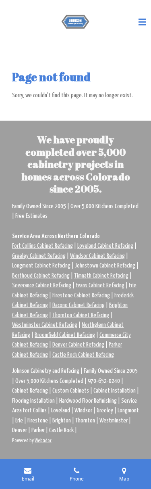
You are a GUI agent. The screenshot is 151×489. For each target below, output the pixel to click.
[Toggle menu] (142, 22)
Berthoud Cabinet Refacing (41, 276)
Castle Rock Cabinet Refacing (83, 355)
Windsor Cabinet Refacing (97, 256)
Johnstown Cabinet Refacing (105, 266)
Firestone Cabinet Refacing (81, 296)
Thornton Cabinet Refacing (80, 315)
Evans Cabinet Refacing (100, 285)
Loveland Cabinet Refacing (105, 246)
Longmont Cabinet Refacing (41, 266)
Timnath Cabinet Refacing (101, 276)
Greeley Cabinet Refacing (39, 256)
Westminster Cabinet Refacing (44, 325)
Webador (43, 440)
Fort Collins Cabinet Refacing (42, 246)
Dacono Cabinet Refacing (78, 305)
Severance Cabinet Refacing (41, 285)
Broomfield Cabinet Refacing (65, 335)
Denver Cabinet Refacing (78, 345)
